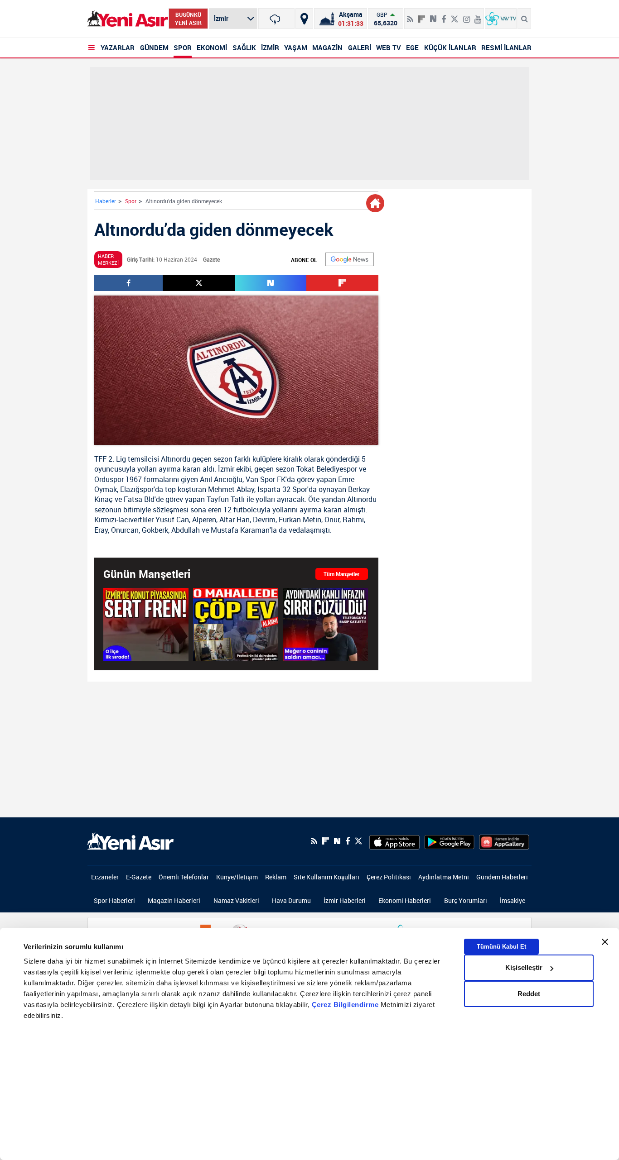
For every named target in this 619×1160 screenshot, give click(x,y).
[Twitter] (454, 15)
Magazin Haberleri (174, 900)
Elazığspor (137, 489)
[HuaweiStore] (504, 841)
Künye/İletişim (237, 877)
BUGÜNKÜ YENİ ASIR (188, 18)
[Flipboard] (421, 16)
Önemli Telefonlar (184, 877)
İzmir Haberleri (345, 900)
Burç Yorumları (465, 900)
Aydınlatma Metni (443, 877)
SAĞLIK (244, 47)
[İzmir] (276, 19)
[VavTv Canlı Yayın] (500, 18)
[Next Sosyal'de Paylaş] (433, 15)
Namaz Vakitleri (236, 900)
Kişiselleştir (523, 967)
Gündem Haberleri (502, 877)
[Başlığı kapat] (605, 942)
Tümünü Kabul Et (501, 946)
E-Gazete (138, 877)
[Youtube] (477, 15)
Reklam (275, 877)
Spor (130, 201)
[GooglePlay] (449, 841)
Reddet (528, 994)
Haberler (105, 201)
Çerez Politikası (389, 877)
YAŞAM (295, 47)
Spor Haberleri (114, 900)
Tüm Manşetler (341, 574)
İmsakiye (512, 900)
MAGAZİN (327, 47)
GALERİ (359, 47)
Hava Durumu (291, 900)
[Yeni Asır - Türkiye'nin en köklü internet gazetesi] (127, 18)
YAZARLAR (118, 47)
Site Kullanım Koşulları (326, 877)
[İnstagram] (466, 15)
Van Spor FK (265, 479)
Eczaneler (105, 877)
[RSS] (410, 15)
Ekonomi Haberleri (404, 900)
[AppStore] (394, 841)
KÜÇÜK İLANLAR (450, 47)
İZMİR (270, 47)
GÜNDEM (154, 47)
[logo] (130, 840)
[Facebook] (443, 15)
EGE (412, 47)
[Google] (349, 259)
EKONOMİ (212, 47)
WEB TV (388, 47)
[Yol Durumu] (304, 18)
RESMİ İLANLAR (506, 47)
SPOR (183, 47)
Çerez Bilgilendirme (346, 1004)
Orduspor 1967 (118, 479)
